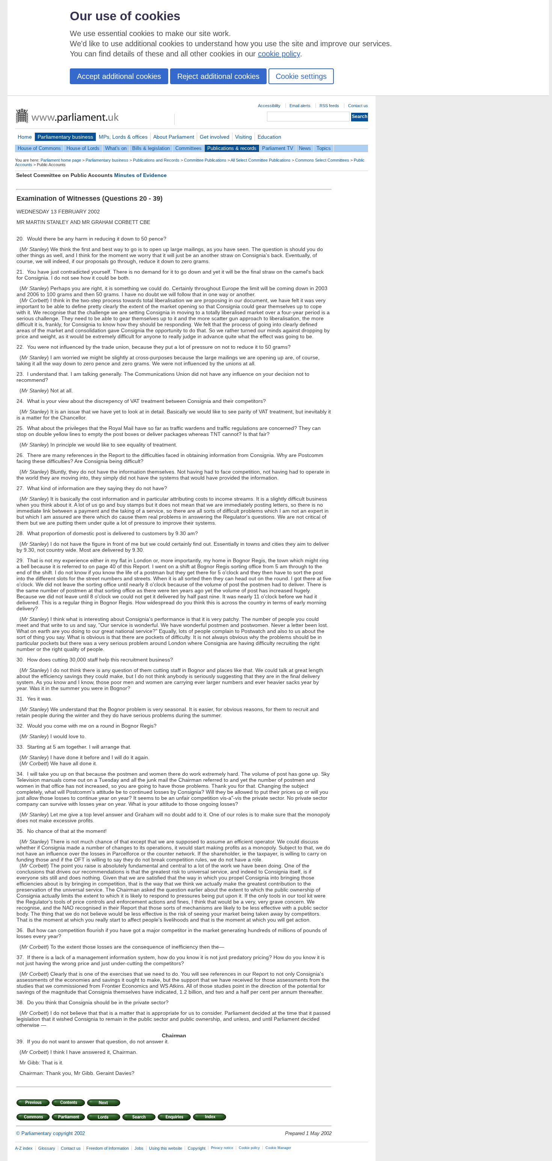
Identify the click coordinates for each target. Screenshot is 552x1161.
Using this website (165, 1148)
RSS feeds (329, 105)
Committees (188, 148)
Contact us (358, 105)
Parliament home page (61, 160)
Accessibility (269, 105)
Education (269, 137)
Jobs (138, 1148)
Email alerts (300, 105)
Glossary (46, 1148)
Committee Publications (205, 160)
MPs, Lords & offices (123, 137)
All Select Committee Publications (261, 160)
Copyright (196, 1148)
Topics (324, 148)
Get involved (214, 137)
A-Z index (24, 1148)
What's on (116, 148)
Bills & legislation (151, 148)
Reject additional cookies (218, 76)
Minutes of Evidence (140, 175)
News (305, 148)
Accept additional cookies (119, 76)
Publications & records (231, 148)
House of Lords (83, 148)
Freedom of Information (107, 1148)
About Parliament (173, 137)
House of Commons (39, 148)
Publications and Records (156, 160)
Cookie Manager (278, 1148)
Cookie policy (249, 1148)
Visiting (243, 137)
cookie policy (279, 54)
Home (25, 137)
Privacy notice (222, 1148)
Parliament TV (277, 148)
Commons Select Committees (322, 160)
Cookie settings (301, 76)
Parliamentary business (65, 137)
